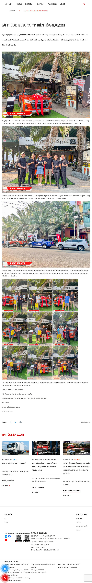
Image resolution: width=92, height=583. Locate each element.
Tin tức (19, 4)
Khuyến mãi (10, 481)
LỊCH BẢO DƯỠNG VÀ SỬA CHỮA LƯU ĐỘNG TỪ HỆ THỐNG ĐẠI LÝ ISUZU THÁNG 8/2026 (44, 466)
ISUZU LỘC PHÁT (81, 515)
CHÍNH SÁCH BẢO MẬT (11, 562)
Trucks (15, 459)
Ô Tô (5, 518)
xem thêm (5, 485)
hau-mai (53, 459)
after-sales (46, 459)
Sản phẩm (8, 515)
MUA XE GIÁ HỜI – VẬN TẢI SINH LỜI (14, 463)
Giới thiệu (79, 518)
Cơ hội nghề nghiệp (82, 526)
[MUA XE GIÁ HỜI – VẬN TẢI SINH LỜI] (15, 448)
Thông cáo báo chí (74, 491)
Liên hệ (62, 4)
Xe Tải (6, 522)
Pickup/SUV (77, 459)
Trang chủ (12, 11)
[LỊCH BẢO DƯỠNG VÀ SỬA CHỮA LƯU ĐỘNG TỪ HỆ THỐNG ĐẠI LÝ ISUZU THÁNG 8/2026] (46, 448)
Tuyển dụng (52, 4)
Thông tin (41, 487)
